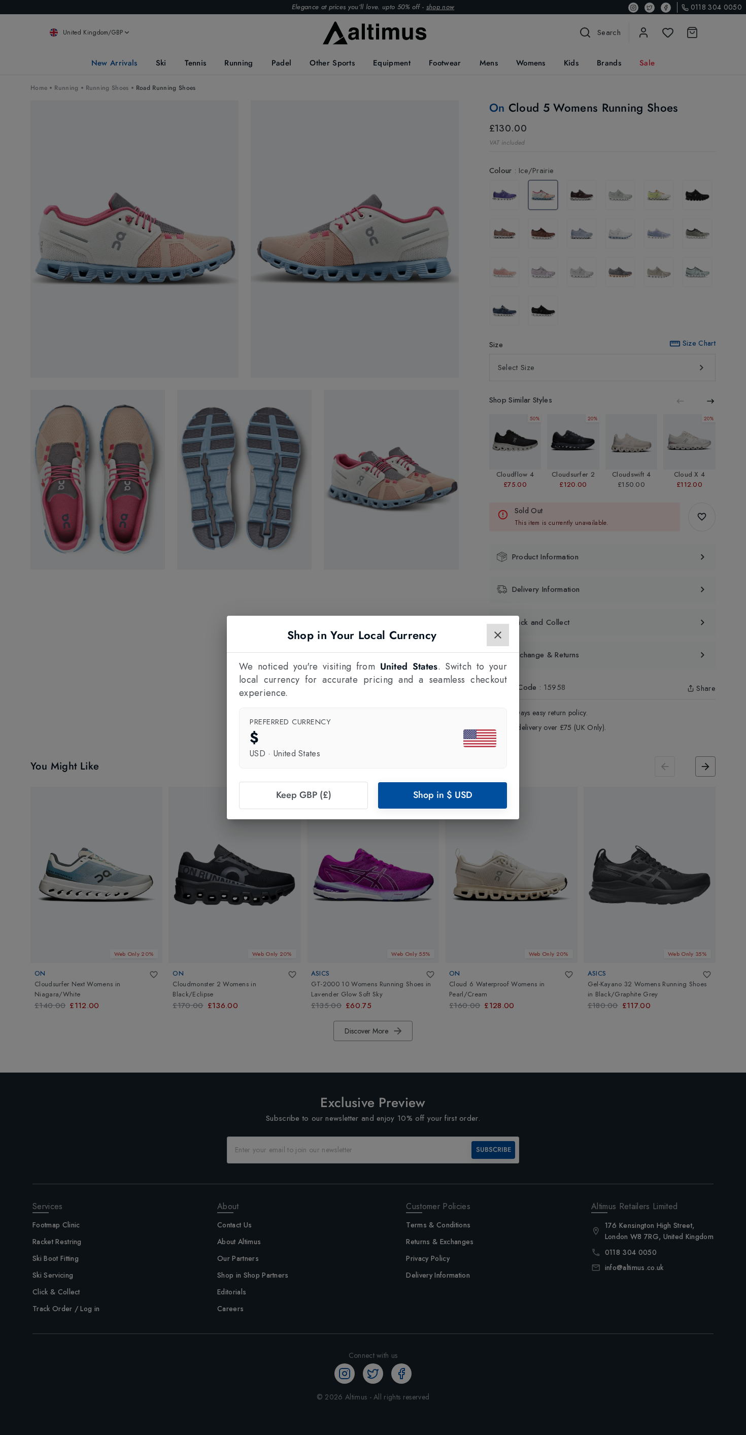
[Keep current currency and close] (498, 635)
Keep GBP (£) (303, 795)
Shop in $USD (442, 795)
